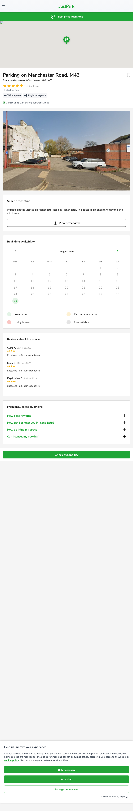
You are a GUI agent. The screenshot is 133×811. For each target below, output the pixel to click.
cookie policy (11, 760)
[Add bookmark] (128, 75)
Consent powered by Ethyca (113, 796)
